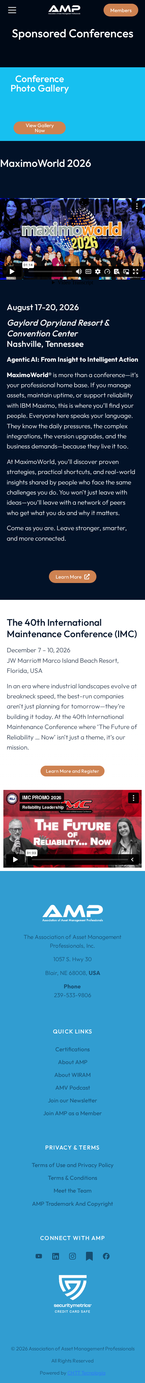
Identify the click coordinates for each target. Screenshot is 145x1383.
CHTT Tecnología (86, 1373)
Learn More (69, 577)
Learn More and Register (72, 771)
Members (121, 10)
